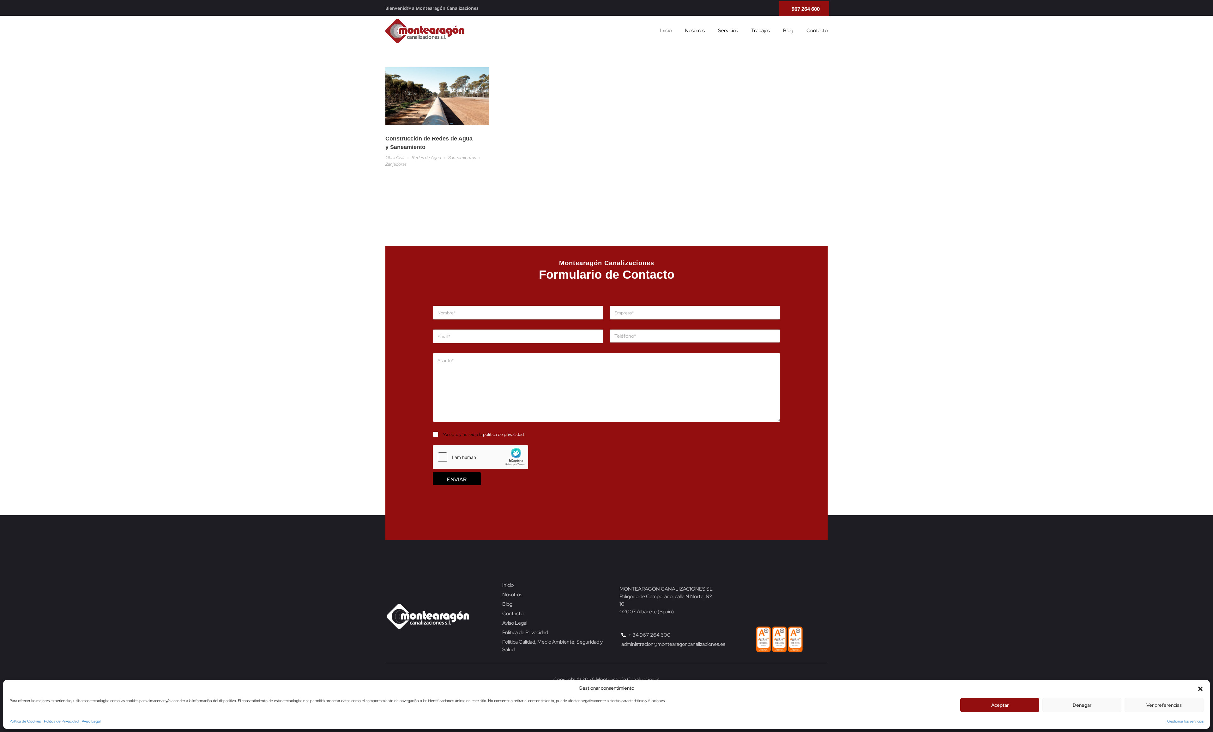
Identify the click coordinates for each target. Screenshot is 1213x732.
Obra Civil (394, 157)
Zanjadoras (396, 164)
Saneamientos (462, 157)
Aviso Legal (91, 721)
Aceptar (1000, 705)
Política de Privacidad (61, 721)
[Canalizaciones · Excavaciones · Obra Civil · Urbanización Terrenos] (424, 31)
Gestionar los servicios (1185, 721)
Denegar (1082, 705)
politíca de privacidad (503, 434)
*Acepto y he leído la (483, 434)
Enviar (457, 479)
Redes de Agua (426, 157)
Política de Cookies (25, 721)
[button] (1200, 688)
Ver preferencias (1164, 705)
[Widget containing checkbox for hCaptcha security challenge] (480, 457)
